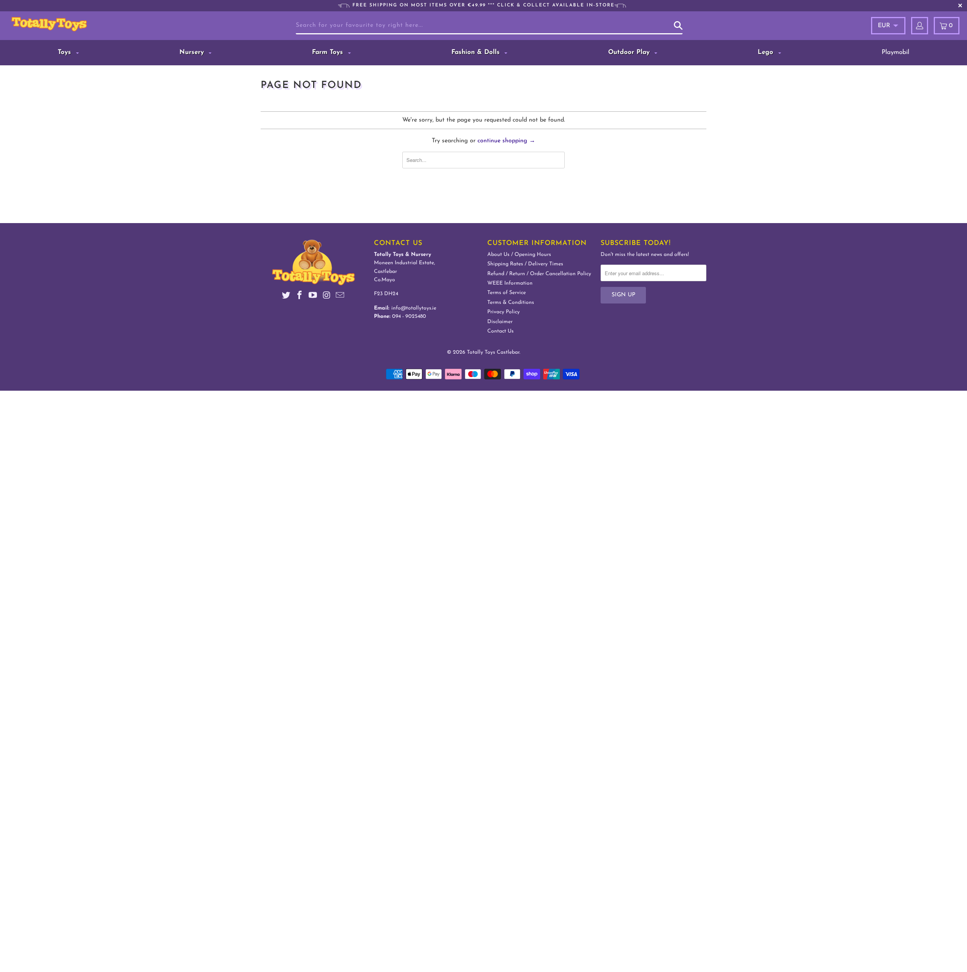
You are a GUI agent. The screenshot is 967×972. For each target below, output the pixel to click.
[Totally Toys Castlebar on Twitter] (286, 296)
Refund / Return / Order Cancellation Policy (539, 274)
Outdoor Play (630, 52)
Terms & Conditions (510, 302)
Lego (766, 52)
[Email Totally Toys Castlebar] (340, 296)
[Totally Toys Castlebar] (84, 24)
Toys (65, 52)
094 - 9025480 (409, 316)
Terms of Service (506, 293)
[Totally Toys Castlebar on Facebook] (299, 296)
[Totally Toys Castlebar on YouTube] (313, 296)
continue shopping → (506, 141)
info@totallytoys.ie (413, 308)
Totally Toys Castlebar (493, 352)
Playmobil (895, 52)
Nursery (192, 52)
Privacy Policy (503, 312)
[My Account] (919, 25)
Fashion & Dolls (476, 52)
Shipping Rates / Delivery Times (525, 264)
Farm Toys (328, 52)
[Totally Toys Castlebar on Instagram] (326, 296)
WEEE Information (510, 283)
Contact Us (500, 331)
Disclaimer (500, 322)
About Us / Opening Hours (519, 254)
